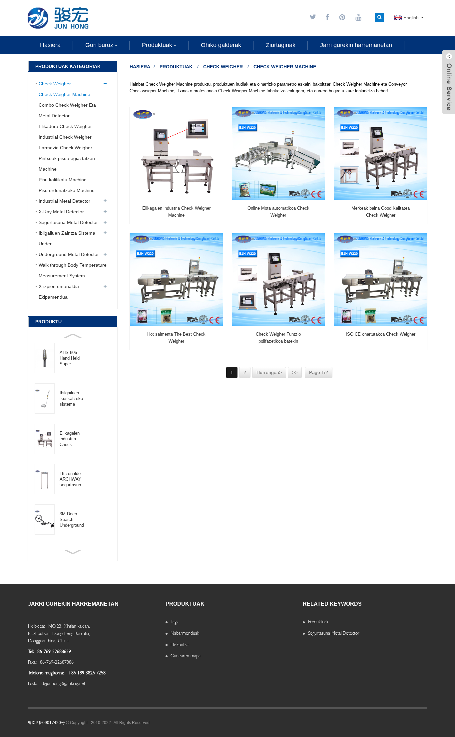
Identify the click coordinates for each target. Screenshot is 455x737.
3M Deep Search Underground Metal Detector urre (72, 519)
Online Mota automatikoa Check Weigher (278, 212)
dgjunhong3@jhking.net (63, 683)
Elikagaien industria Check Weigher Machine (70, 439)
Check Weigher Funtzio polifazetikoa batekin (278, 338)
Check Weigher (223, 66)
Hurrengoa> (269, 372)
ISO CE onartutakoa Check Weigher (380, 334)
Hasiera (140, 66)
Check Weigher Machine (284, 66)
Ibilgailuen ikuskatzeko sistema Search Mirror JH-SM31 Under (72, 398)
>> (294, 372)
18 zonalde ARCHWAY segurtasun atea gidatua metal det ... (71, 479)
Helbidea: (37, 626)
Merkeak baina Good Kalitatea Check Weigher (380, 212)
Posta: (34, 683)
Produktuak (176, 66)
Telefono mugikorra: (47, 672)
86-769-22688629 (54, 651)
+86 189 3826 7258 (86, 672)
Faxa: (33, 662)
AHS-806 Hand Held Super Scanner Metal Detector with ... (70, 358)
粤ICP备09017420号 (46, 723)
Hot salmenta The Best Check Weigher (176, 338)
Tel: (32, 651)
